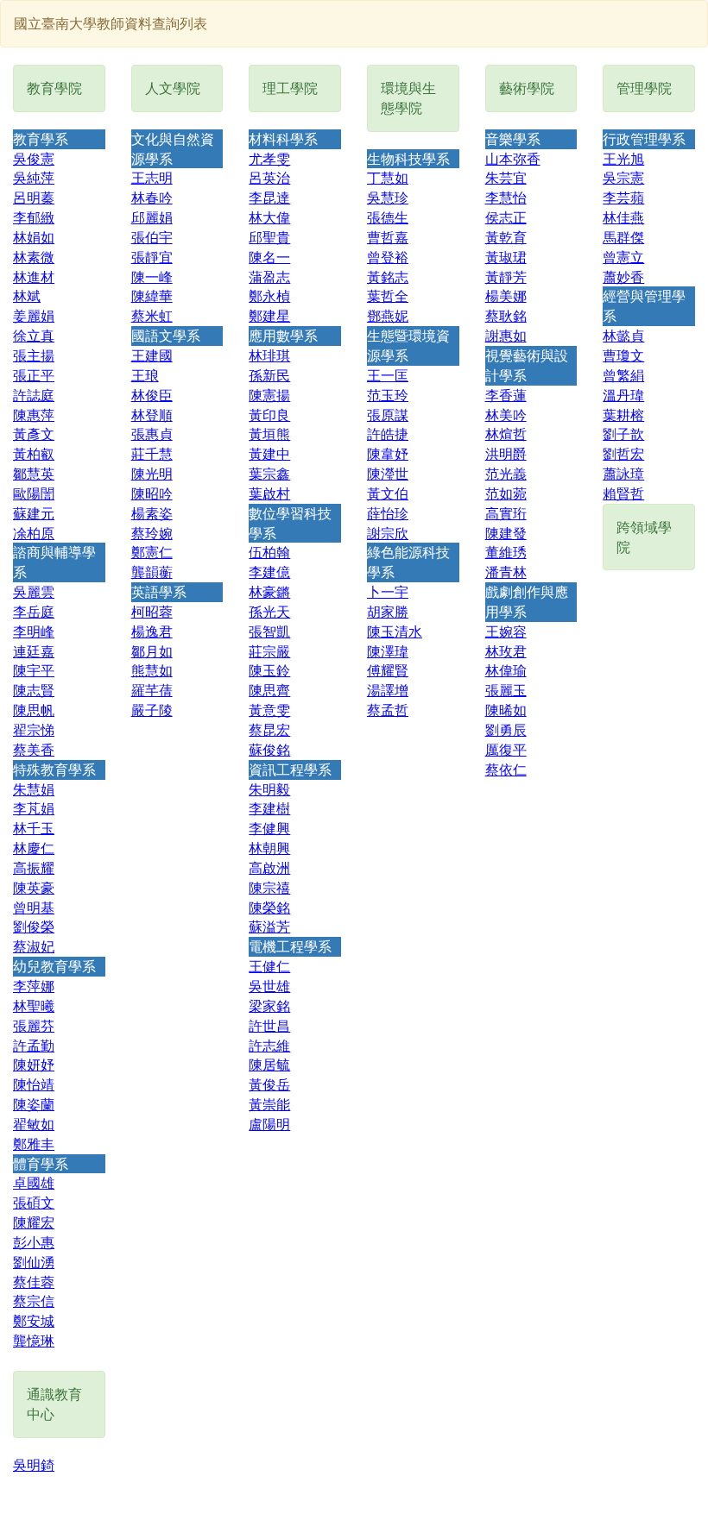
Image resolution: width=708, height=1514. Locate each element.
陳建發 (506, 533)
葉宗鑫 (269, 473)
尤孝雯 (269, 158)
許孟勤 (33, 1045)
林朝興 (269, 848)
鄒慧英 (33, 473)
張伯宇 (152, 237)
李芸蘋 (623, 197)
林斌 (27, 295)
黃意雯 (269, 709)
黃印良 (269, 414)
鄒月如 (152, 651)
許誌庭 (33, 395)
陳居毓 (269, 1064)
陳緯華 (152, 295)
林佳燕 (623, 217)
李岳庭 (33, 611)
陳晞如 (506, 709)
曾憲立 (623, 257)
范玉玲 (387, 395)
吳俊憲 (33, 158)
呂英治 (269, 177)
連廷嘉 (33, 651)
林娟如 (33, 237)
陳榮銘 (269, 907)
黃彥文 (33, 433)
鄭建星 (269, 315)
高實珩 (506, 513)
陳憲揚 (269, 395)
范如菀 (506, 493)
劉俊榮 (33, 926)
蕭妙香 (623, 276)
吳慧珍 (387, 197)
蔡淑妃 (33, 946)
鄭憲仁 (152, 552)
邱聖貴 (269, 237)
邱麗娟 (152, 217)
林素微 (33, 257)
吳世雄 (269, 986)
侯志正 (506, 217)
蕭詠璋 (623, 473)
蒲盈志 (269, 276)
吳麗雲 (33, 591)
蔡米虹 (152, 315)
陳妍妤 (33, 1064)
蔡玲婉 (152, 533)
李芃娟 (33, 808)
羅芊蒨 (152, 690)
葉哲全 (387, 295)
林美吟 (506, 414)
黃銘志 (387, 276)
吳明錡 (33, 1464)
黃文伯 (387, 493)
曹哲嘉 (387, 237)
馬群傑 (623, 237)
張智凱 (269, 631)
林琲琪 (269, 355)
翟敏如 (33, 1124)
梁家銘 (269, 1005)
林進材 (33, 276)
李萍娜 (33, 986)
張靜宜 (152, 257)
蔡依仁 (506, 769)
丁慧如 (387, 177)
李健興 (269, 828)
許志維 (269, 1045)
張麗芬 (33, 1025)
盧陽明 (269, 1124)
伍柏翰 (269, 552)
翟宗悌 (33, 729)
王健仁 (269, 966)
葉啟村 (269, 493)
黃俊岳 (269, 1084)
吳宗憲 (623, 177)
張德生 (387, 217)
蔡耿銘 (506, 315)
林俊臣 (152, 395)
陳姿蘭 (33, 1104)
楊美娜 (506, 295)
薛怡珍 (387, 513)
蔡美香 (33, 749)
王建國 (152, 355)
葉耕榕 (623, 414)
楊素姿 (152, 513)
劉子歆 (623, 433)
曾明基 (33, 907)
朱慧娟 (33, 789)
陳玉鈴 (269, 670)
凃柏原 (33, 533)
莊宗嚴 (269, 651)
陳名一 (269, 257)
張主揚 (33, 355)
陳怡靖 (33, 1084)
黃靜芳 (506, 276)
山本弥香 (512, 158)
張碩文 (33, 1202)
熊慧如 (152, 670)
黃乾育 (506, 237)
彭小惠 (33, 1242)
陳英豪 (33, 887)
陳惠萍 (33, 414)
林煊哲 (506, 433)
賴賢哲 (623, 493)
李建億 (269, 571)
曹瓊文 (623, 355)
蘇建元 (33, 513)
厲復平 (506, 749)
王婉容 (506, 631)
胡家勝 (387, 611)
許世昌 (269, 1025)
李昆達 (269, 197)
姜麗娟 (33, 315)
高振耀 (33, 867)
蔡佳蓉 (33, 1281)
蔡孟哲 (387, 709)
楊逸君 (152, 631)
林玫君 (506, 651)
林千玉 (33, 828)
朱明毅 (269, 789)
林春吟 (152, 197)
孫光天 (269, 611)
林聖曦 (33, 1005)
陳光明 (152, 473)
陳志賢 (33, 690)
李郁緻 (33, 217)
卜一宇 (387, 591)
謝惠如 (506, 335)
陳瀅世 (387, 473)
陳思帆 (33, 709)
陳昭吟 (152, 493)
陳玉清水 (394, 631)
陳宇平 (33, 670)
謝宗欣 (387, 533)
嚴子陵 (152, 709)
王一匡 (387, 375)
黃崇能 (269, 1104)
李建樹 (269, 808)
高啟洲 (269, 867)
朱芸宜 (506, 177)
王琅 (145, 375)
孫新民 (269, 375)
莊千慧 (152, 453)
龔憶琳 (33, 1340)
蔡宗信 (33, 1300)
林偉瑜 (506, 670)
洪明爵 (506, 453)
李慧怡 (506, 197)
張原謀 (387, 414)
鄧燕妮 (387, 315)
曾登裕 (387, 257)
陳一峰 (152, 276)
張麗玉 (506, 690)
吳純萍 (33, 177)
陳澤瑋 (387, 651)
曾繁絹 (623, 375)
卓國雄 (33, 1182)
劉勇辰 (506, 729)
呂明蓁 (33, 197)
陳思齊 (269, 690)
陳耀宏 (33, 1222)
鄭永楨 (269, 295)
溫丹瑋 (623, 395)
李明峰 (33, 631)
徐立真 (33, 335)
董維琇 (506, 552)
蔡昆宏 (269, 729)
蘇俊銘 (269, 749)
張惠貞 (152, 433)
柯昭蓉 (152, 611)
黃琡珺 (506, 257)
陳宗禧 (269, 887)
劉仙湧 (33, 1262)
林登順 (152, 414)
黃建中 (269, 453)
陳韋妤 (387, 453)
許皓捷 (387, 433)
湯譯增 (387, 690)
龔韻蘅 (152, 571)
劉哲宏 (623, 453)
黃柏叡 (33, 453)
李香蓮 (506, 395)
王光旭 (623, 158)
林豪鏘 (269, 591)
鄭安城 (33, 1320)
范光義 (506, 473)
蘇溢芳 (269, 926)
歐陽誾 (33, 493)
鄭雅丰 (33, 1143)
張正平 (33, 375)
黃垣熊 (269, 433)
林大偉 (269, 217)
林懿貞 (623, 335)
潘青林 (506, 571)
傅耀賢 (387, 670)
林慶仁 (33, 848)
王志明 (152, 177)
